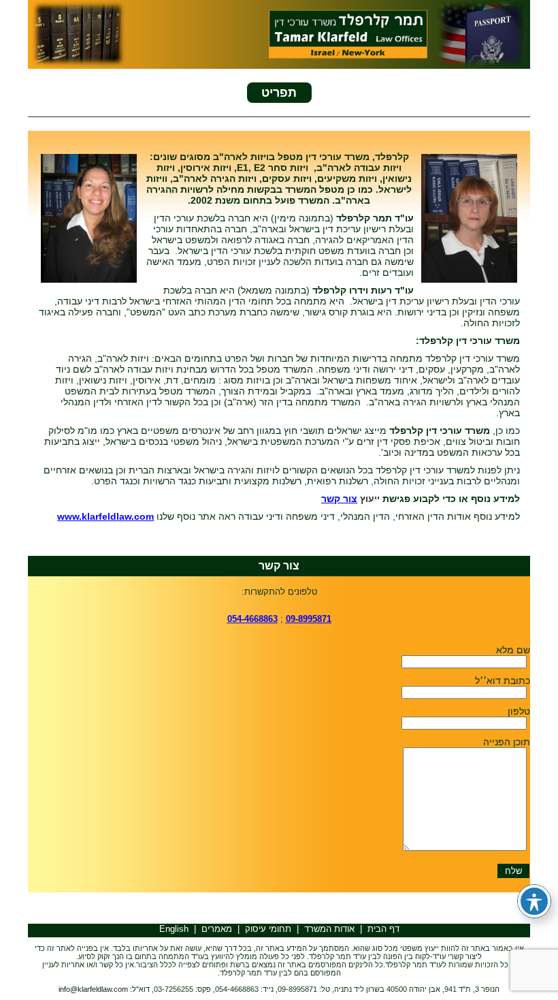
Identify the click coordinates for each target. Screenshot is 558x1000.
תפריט (279, 92)
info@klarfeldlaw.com (93, 989)
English (173, 929)
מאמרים (216, 929)
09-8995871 (308, 619)
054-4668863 (252, 619)
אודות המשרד (329, 929)
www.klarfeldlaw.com (105, 516)
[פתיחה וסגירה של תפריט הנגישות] (534, 901)
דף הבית (383, 929)
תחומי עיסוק (268, 929)
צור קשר (339, 498)
